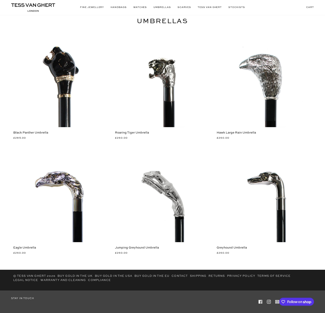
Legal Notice (25, 280)
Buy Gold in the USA (113, 276)
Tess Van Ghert (31, 276)
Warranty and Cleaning (63, 280)
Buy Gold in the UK (75, 276)
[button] (92, 7)
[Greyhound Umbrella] (264, 194)
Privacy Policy (241, 276)
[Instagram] (269, 302)
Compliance (99, 280)
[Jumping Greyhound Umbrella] (162, 194)
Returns (216, 276)
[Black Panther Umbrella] (60, 79)
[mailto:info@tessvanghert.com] (277, 302)
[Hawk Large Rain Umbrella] (264, 79)
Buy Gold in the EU (151, 276)
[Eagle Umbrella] (60, 194)
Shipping (198, 276)
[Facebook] (260, 302)
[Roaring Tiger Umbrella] (162, 79)
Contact (180, 276)
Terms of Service (274, 276)
